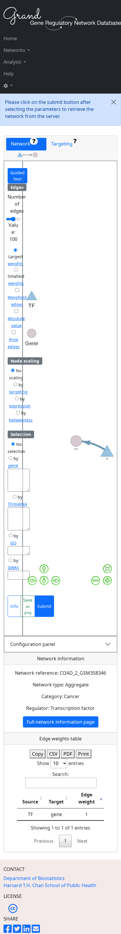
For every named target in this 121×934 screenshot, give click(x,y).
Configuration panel (32, 644)
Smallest (16, 276)
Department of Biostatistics (34, 878)
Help (9, 73)
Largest (15, 256)
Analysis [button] (13, 62)
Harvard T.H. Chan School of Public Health (50, 885)
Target (56, 801)
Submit (44, 606)
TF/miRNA (17, 504)
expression (20, 406)
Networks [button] (15, 50)
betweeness (21, 420)
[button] (17, 85)
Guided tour (17, 176)
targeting (18, 392)
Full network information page (61, 722)
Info (14, 606)
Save (27, 606)
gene (13, 465)
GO (13, 543)
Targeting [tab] (63, 144)
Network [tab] (22, 144)
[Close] (114, 102)
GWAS (13, 567)
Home (10, 38)
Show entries (60, 763)
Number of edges (17, 204)
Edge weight (86, 798)
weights (15, 263)
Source (30, 801)
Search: (60, 774)
